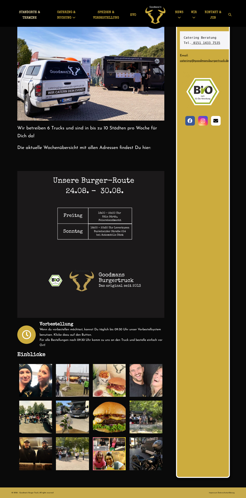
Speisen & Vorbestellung (106, 15)
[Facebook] (190, 121)
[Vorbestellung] (26, 334)
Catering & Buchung (66, 15)
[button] (229, 15)
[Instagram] (203, 121)
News (179, 12)
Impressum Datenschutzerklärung (221, 493)
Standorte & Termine (29, 15)
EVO (133, 15)
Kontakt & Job (213, 15)
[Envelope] (216, 121)
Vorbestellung (56, 324)
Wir (194, 12)
